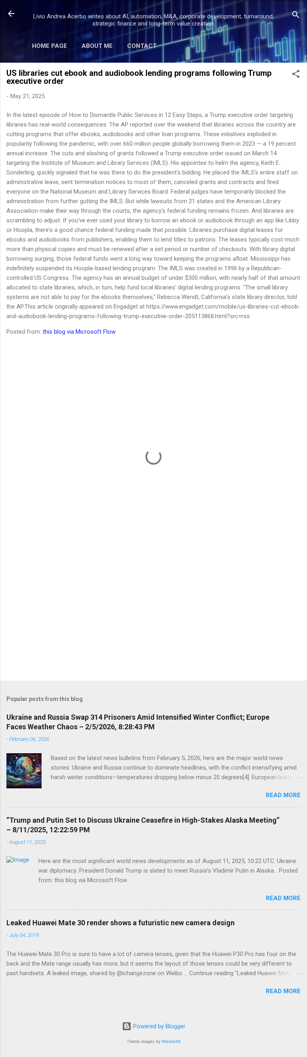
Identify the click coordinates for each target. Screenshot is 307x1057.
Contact (142, 45)
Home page (49, 45)
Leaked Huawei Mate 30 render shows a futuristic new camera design (120, 922)
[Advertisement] (153, 612)
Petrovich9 (171, 1041)
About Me (97, 45)
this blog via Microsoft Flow (79, 331)
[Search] (296, 16)
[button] (296, 75)
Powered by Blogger (158, 1026)
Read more (283, 795)
